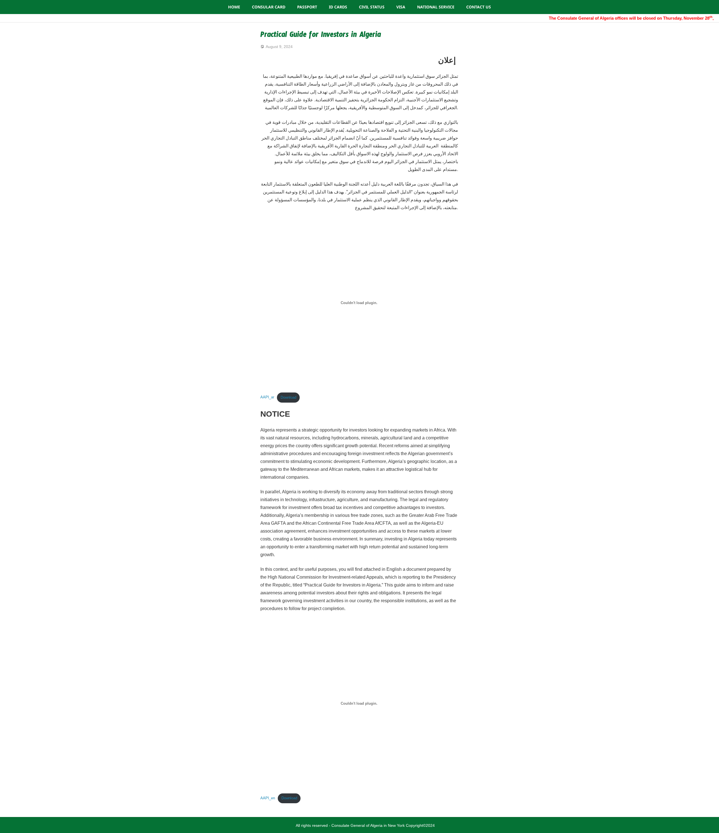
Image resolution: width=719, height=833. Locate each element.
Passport (307, 7)
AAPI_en (267, 798)
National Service (435, 7)
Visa (400, 7)
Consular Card (268, 7)
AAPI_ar (267, 397)
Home (234, 7)
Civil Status (371, 7)
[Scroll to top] (709, 823)
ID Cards (338, 7)
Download (288, 397)
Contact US (478, 7)
